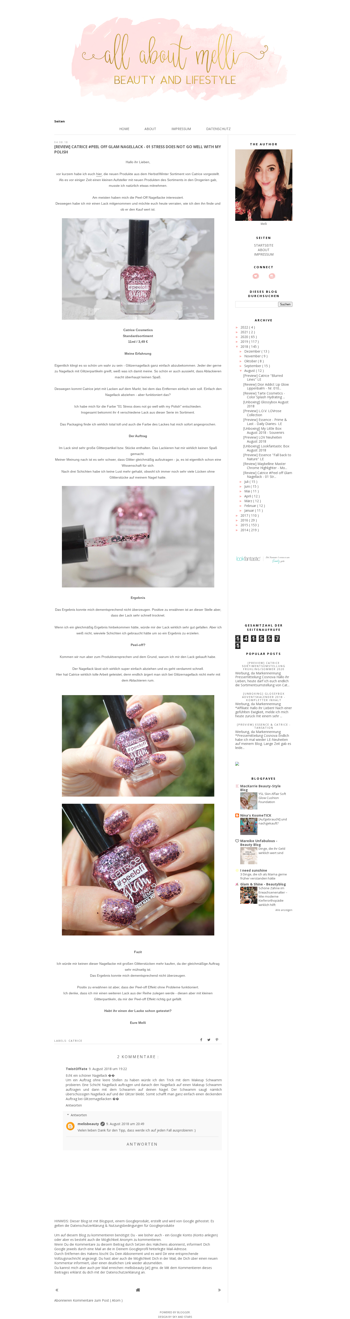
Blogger (183, 1312)
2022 (244, 327)
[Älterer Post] (219, 1289)
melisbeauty (88, 1124)
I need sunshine (253, 870)
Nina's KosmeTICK (255, 815)
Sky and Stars (182, 1317)
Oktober (251, 361)
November (253, 356)
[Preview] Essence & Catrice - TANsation (264, 726)
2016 (244, 520)
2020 (244, 336)
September (253, 366)
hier (99, 174)
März (248, 501)
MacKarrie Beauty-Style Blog (260, 788)
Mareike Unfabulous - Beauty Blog (258, 843)
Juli (247, 481)
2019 (244, 341)
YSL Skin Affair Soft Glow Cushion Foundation (272, 798)
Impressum (181, 128)
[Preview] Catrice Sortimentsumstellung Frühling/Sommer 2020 (263, 666)
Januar (249, 510)
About (150, 128)
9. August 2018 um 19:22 (108, 1068)
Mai (247, 491)
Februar (250, 505)
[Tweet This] (209, 1039)
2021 (244, 332)
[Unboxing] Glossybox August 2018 (266, 404)
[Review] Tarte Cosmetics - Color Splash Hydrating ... (264, 395)
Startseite (263, 245)
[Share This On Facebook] (201, 1039)
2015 (244, 525)
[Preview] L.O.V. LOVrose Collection (262, 413)
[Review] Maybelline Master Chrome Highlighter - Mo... (265, 465)
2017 (244, 515)
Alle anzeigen (283, 910)
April (248, 496)
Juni (247, 486)
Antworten (74, 1105)
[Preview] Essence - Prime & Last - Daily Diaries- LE (265, 421)
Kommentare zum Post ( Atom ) (98, 1300)
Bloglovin (255, 276)
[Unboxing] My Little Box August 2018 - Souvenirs (263, 430)
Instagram (271, 276)
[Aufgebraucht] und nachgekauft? (273, 821)
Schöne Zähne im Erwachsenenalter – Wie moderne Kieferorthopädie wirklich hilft (273, 896)
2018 (244, 346)
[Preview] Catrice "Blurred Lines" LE (263, 377)
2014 (244, 530)
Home (124, 128)
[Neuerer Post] (56, 1289)
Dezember (252, 351)
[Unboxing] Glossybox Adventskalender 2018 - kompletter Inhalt (263, 697)
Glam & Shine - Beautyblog (263, 884)
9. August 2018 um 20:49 (125, 1124)
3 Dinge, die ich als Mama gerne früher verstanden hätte (263, 876)
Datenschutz (218, 128)
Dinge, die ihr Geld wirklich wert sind (272, 850)
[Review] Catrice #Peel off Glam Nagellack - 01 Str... (267, 474)
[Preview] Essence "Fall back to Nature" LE (267, 457)
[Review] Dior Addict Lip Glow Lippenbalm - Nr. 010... (266, 386)
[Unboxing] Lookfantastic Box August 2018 (266, 448)
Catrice (75, 1040)
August (250, 370)
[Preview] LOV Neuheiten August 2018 (262, 439)
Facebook (263, 276)
